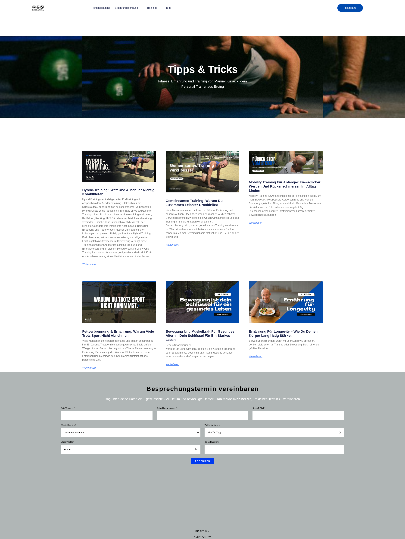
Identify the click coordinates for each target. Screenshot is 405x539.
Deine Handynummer (166, 408)
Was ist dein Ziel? (68, 425)
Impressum (202, 531)
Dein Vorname (67, 408)
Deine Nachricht (211, 442)
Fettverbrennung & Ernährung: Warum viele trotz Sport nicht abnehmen (118, 333)
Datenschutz (202, 537)
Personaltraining (101, 7)
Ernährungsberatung (126, 7)
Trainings (152, 7)
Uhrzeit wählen (67, 442)
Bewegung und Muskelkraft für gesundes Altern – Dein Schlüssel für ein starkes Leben (200, 335)
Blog (168, 7)
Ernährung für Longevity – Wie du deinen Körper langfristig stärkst (283, 333)
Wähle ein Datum (212, 425)
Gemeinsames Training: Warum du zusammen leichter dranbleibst (194, 203)
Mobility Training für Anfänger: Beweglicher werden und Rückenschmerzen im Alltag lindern (285, 186)
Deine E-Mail (258, 408)
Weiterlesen (89, 264)
